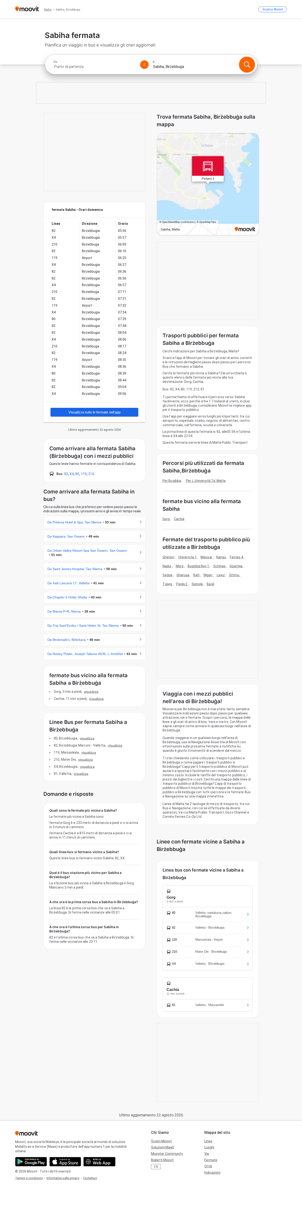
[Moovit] (27, 9)
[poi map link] (208, 184)
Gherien (168, 557)
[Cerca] (247, 65)
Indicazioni (212, 1172)
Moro (180, 566)
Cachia (179, 519)
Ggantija (236, 566)
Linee (208, 1141)
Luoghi (209, 1147)
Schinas (219, 566)
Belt (196, 575)
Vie (206, 1154)
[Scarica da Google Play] (31, 1161)
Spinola (197, 584)
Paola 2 (182, 584)
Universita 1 (187, 557)
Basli (210, 584)
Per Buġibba (172, 481)
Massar (206, 557)
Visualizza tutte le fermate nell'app (94, 412)
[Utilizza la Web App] (99, 1161)
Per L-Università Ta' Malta (206, 481)
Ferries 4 (236, 557)
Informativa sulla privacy (62, 1178)
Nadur (167, 566)
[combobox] (95, 66)
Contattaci (90, 1178)
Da (55, 61)
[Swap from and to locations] (144, 64)
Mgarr (208, 575)
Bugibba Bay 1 (198, 566)
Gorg (166, 519)
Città (208, 1166)
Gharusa (182, 575)
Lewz (221, 575)
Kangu (221, 557)
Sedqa (167, 575)
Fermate (210, 1160)
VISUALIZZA (91, 691)
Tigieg (167, 584)
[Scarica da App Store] (65, 1161)
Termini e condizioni (29, 1178)
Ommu (234, 575)
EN (156, 1167)
